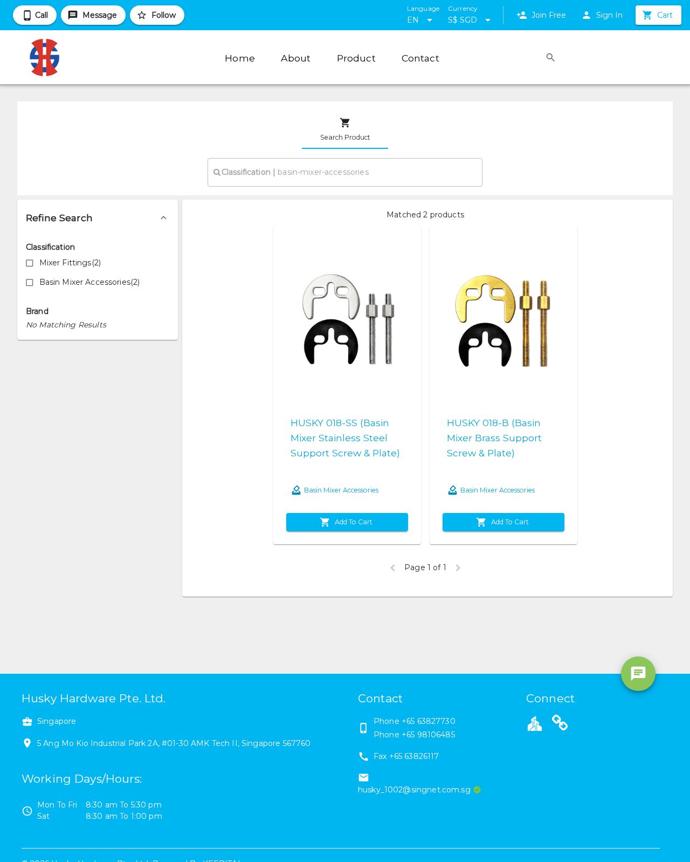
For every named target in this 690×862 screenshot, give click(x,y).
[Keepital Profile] (534, 723)
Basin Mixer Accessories (341, 490)
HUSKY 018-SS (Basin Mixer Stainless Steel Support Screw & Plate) (345, 438)
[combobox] (345, 172)
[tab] (345, 129)
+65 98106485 (428, 735)
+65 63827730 (429, 721)
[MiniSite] (560, 724)
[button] (97, 218)
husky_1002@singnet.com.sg (414, 790)
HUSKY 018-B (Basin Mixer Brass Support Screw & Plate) (494, 438)
